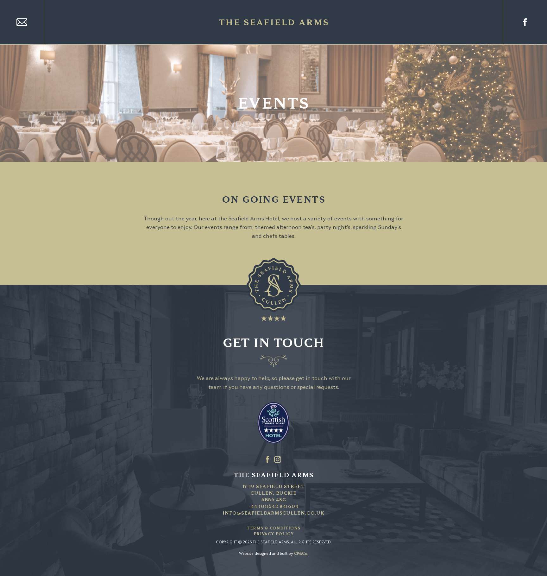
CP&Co (300, 554)
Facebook (525, 22)
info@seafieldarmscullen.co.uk (273, 513)
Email (22, 22)
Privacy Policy (273, 533)
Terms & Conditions (273, 528)
